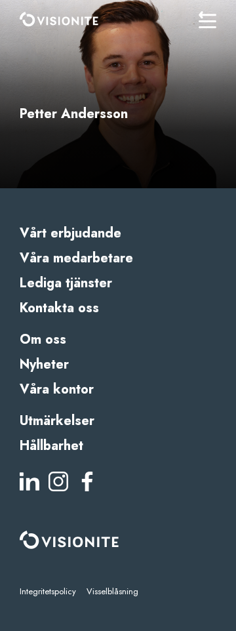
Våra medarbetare (76, 258)
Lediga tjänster (66, 283)
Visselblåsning (112, 591)
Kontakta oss (59, 307)
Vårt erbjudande (70, 233)
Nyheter (44, 364)
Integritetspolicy (48, 591)
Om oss (43, 339)
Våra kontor (57, 389)
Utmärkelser (57, 420)
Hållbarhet (51, 445)
